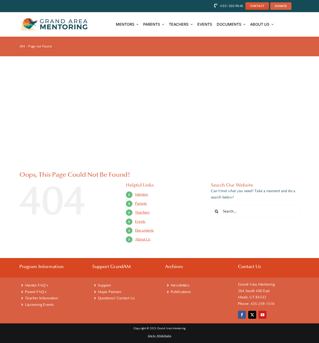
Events (140, 221)
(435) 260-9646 (231, 6)
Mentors (141, 194)
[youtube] (262, 315)
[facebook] (242, 315)
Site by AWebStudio (159, 336)
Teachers (142, 212)
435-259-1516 (263, 304)
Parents (141, 204)
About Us (142, 239)
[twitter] (252, 315)
